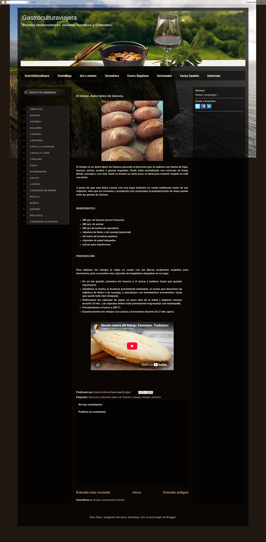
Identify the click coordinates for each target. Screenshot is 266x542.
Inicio (136, 492)
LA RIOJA (35, 184)
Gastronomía (164, 76)
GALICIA (34, 178)
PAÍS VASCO (36, 215)
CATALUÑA (36, 159)
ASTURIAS (35, 121)
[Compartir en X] (145, 392)
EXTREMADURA (38, 171)
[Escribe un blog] (142, 392)
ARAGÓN (35, 115)
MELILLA (35, 196)
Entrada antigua (175, 492)
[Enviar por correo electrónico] (139, 392)
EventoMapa (65, 76)
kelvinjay (133, 517)
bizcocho (94, 397)
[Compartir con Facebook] (148, 392)
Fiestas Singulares (138, 76)
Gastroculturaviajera (49, 17)
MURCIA (34, 203)
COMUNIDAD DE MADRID (43, 190)
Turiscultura (112, 76)
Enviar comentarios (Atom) (108, 500)
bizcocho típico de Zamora (116, 397)
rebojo (136, 397)
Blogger (171, 517)
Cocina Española (189, 76)
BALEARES (36, 128)
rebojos (146, 397)
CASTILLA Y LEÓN (39, 153)
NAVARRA (35, 209)
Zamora (156, 397)
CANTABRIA (36, 140)
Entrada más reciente (93, 492)
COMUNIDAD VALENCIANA (44, 221)
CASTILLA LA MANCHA (42, 146)
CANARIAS (35, 134)
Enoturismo (213, 76)
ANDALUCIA (36, 109)
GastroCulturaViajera (37, 76)
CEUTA (33, 165)
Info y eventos (88, 76)
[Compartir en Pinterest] (151, 392)
